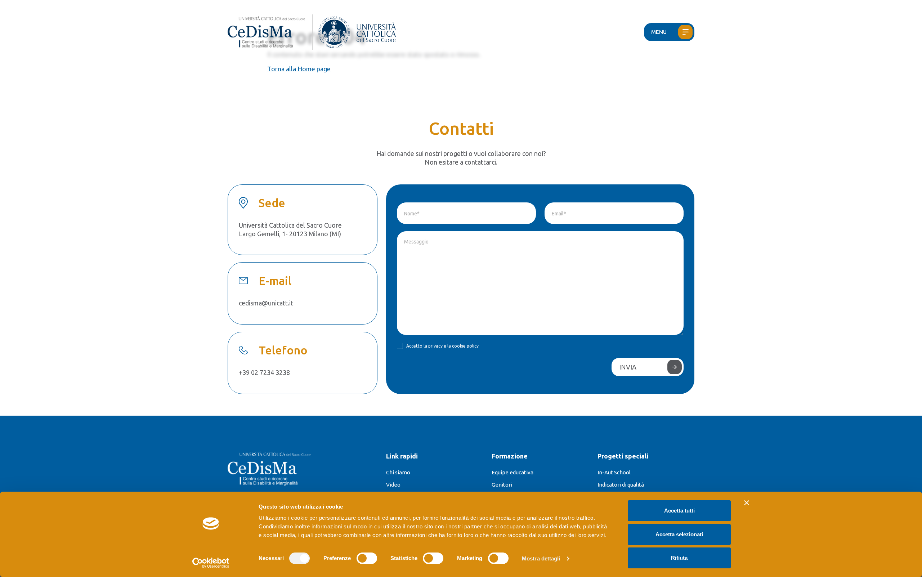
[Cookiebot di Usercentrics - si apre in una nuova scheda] (210, 563)
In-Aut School (614, 472)
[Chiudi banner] (746, 502)
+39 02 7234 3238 (264, 372)
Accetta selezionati (679, 534)
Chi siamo (398, 472)
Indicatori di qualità (620, 485)
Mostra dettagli (541, 558)
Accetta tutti (679, 510)
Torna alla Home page (299, 68)
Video (393, 485)
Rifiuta (679, 558)
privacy (435, 346)
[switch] (367, 558)
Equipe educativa (512, 472)
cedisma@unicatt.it (266, 303)
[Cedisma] (270, 32)
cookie (459, 346)
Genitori (502, 485)
